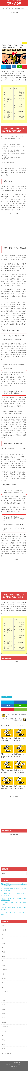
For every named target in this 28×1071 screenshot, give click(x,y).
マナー (4, 996)
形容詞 (4, 1022)
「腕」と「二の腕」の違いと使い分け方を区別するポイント (13, 908)
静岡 (3, 965)
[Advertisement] (14, 27)
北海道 (4, 930)
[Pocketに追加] (24, 66)
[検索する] (25, 873)
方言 (3, 925)
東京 (3, 947)
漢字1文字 (5, 1026)
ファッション (5, 991)
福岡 (3, 956)
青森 (3, 960)
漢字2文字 (5, 696)
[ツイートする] (3, 66)
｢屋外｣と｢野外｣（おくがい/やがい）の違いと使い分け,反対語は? (14, 885)
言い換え (4, 978)
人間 (3, 1000)
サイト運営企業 (14, 1066)
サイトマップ (9, 1062)
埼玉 (3, 934)
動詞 (3, 1009)
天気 (3, 1018)
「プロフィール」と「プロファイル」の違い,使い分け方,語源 (14, 894)
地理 (3, 1013)
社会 (3, 1044)
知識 (3, 974)
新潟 (3, 943)
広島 (3, 938)
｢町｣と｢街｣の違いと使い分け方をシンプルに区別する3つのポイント (13, 889)
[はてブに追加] (14, 66)
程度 (3, 1048)
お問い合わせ (19, 1064)
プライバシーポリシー (10, 1064)
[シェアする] (8, 66)
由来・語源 (5, 969)
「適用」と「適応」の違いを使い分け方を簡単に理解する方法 (13, 899)
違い (11, 696)
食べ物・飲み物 (6, 1053)
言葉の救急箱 (14, 3)
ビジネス (4, 987)
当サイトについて (17, 1062)
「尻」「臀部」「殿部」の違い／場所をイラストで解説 (13, 903)
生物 (3, 1040)
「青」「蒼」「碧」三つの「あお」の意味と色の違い (13, 913)
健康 (3, 1004)
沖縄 (3, 952)
